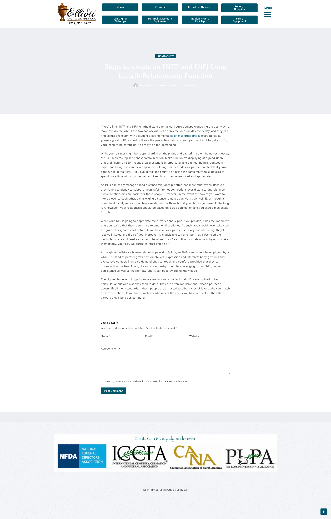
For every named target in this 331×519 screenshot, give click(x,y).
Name (105, 336)
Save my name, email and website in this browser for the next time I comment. (147, 381)
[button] (267, 14)
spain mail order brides (185, 135)
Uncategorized (165, 56)
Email (149, 336)
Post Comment (113, 390)
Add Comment (110, 348)
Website (194, 336)
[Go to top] (323, 511)
